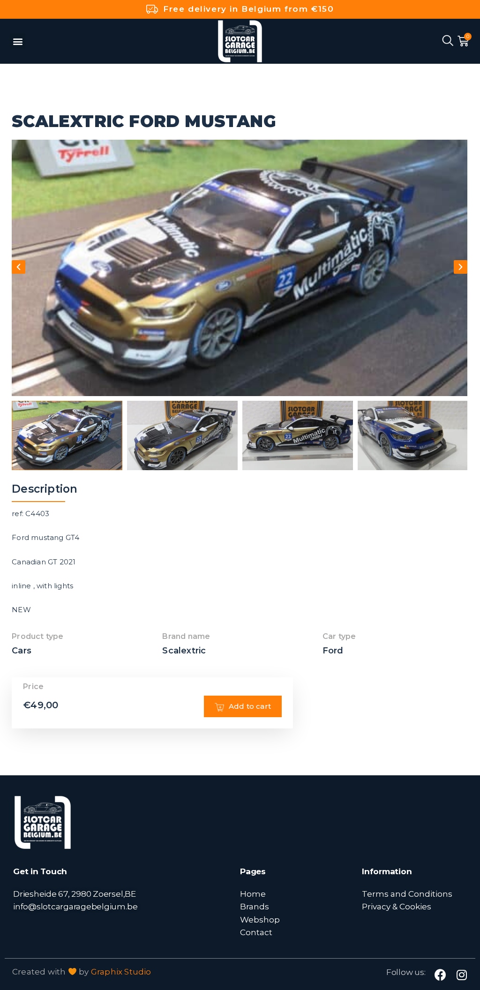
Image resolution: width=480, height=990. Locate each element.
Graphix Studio (121, 971)
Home (253, 894)
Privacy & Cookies (396, 906)
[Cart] (463, 41)
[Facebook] (440, 975)
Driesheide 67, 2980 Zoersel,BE (74, 894)
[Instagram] (462, 975)
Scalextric (184, 650)
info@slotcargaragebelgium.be (75, 906)
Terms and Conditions (407, 894)
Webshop (260, 919)
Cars (21, 650)
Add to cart (250, 706)
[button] (17, 41)
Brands (254, 906)
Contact (256, 932)
